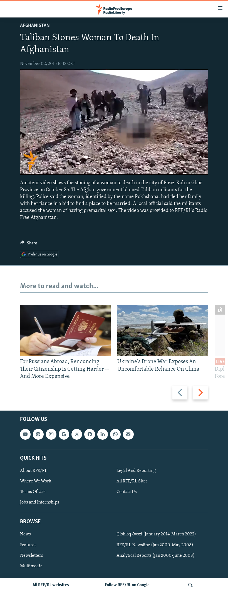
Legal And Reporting (136, 471)
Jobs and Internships (39, 502)
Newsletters (31, 555)
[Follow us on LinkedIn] (102, 434)
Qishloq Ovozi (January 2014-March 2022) (156, 534)
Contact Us (127, 492)
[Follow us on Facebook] (89, 434)
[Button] (28, 244)
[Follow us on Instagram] (51, 434)
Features (28, 545)
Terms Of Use (33, 492)
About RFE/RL (33, 471)
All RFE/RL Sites (132, 481)
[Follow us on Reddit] (38, 434)
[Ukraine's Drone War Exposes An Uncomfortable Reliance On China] (162, 330)
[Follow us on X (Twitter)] (76, 434)
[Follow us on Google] (64, 434)
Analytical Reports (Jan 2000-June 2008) (156, 555)
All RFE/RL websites (51, 585)
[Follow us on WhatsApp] (115, 434)
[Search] (190, 585)
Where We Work (35, 481)
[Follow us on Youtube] (25, 434)
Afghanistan (35, 25)
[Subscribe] (128, 434)
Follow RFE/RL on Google (127, 585)
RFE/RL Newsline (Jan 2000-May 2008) (155, 545)
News (25, 534)
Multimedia (31, 566)
